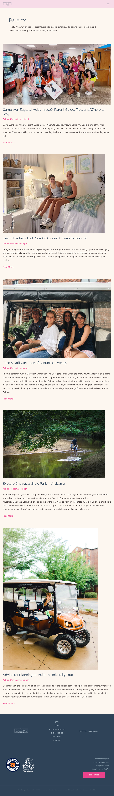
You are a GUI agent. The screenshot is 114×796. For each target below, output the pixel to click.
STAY (57, 722)
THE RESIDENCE (57, 733)
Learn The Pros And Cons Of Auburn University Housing (45, 238)
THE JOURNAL (57, 737)
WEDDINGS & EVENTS (57, 729)
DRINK (57, 726)
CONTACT (57, 740)
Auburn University (11, 119)
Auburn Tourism (10, 489)
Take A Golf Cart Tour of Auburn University (35, 363)
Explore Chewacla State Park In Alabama (34, 484)
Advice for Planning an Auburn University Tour (38, 675)
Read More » (9, 142)
